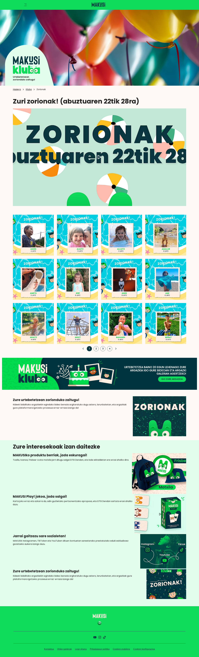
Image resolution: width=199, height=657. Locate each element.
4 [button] (109, 348)
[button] (83, 349)
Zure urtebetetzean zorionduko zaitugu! (46, 400)
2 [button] (95, 348)
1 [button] (88, 348)
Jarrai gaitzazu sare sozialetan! (39, 536)
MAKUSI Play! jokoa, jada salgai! (40, 496)
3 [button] (102, 348)
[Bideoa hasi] (99, 157)
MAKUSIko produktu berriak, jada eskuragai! (50, 455)
